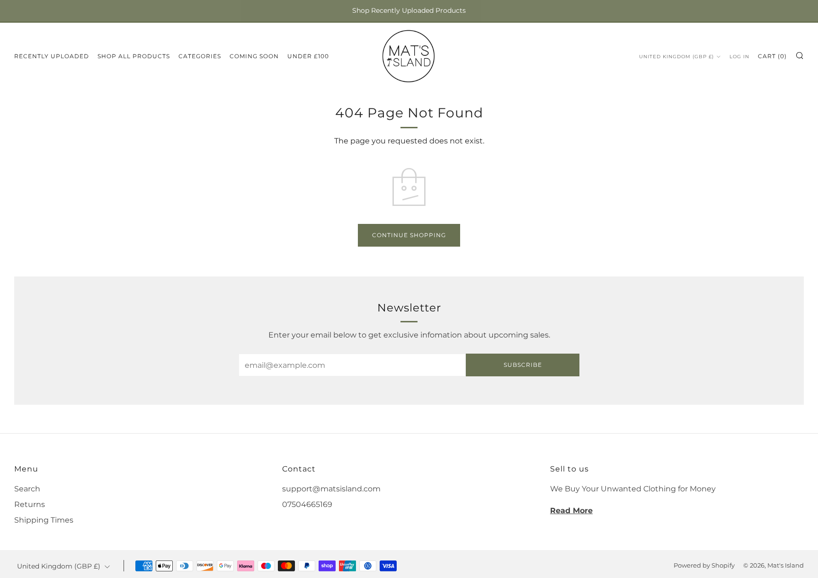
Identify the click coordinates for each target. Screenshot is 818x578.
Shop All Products (134, 56)
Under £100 (308, 56)
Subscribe (523, 364)
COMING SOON (254, 56)
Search (27, 488)
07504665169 (307, 504)
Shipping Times (43, 520)
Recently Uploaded (51, 56)
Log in (739, 56)
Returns (29, 504)
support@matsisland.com (331, 488)
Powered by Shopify (704, 565)
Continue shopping (409, 235)
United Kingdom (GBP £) (676, 56)
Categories (199, 56)
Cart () (772, 56)
